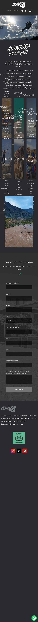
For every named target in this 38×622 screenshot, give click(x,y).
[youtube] (24, 451)
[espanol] (19, 432)
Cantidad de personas (13, 327)
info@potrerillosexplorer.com (12, 424)
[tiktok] (25, 11)
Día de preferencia (12, 361)
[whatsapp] (20, 274)
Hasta (7, 350)
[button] (34, 618)
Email (8, 294)
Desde (8, 339)
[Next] (36, 27)
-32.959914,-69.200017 (20, 418)
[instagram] (22, 11)
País (7, 316)
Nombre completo (12, 283)
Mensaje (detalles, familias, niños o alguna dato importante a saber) (17, 372)
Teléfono (9, 305)
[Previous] (1, 27)
